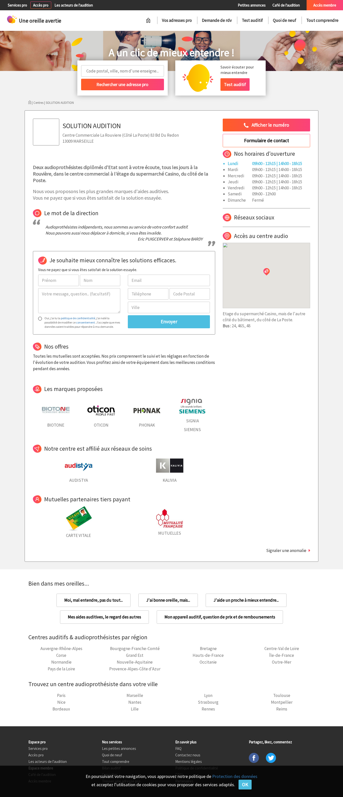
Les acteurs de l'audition (73, 5)
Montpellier (282, 702)
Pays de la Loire (61, 669)
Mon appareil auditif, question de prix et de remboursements (219, 617)
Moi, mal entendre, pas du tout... (93, 600)
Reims (281, 709)
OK (245, 784)
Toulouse (281, 695)
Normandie (61, 662)
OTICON (101, 425)
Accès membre (324, 5)
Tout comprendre (322, 20)
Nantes (134, 702)
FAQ (178, 748)
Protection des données (234, 776)
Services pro (17, 5)
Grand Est (134, 655)
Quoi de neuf (284, 20)
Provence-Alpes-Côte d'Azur (134, 669)
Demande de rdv (217, 20)
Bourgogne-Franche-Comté (135, 648)
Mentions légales (188, 761)
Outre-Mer (281, 662)
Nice (61, 702)
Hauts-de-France (208, 655)
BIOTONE (55, 425)
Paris (61, 695)
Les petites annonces (119, 748)
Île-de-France (281, 655)
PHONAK (147, 425)
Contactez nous (187, 755)
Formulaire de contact (266, 140)
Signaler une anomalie (286, 550)
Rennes (208, 709)
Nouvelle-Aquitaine (135, 662)
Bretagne (208, 648)
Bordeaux (61, 709)
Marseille (135, 695)
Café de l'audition (286, 5)
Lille (135, 709)
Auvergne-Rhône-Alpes (61, 648)
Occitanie (208, 662)
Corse (61, 655)
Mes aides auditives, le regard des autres (104, 617)
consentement (85, 322)
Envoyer (169, 321)
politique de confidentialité (78, 318)
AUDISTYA (78, 480)
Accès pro (40, 5)
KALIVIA (170, 480)
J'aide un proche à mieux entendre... (246, 600)
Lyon (208, 695)
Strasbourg (208, 702)
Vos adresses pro (177, 20)
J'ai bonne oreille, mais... (168, 600)
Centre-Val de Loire (281, 648)
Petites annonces (252, 5)
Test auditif (252, 20)
